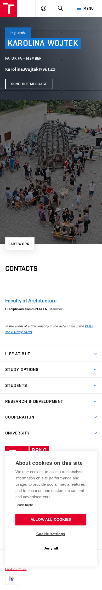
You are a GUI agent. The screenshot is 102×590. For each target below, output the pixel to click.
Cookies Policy (15, 569)
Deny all (50, 548)
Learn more (24, 505)
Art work (19, 244)
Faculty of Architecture (31, 300)
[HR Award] (11, 578)
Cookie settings (50, 534)
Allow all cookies (51, 520)
